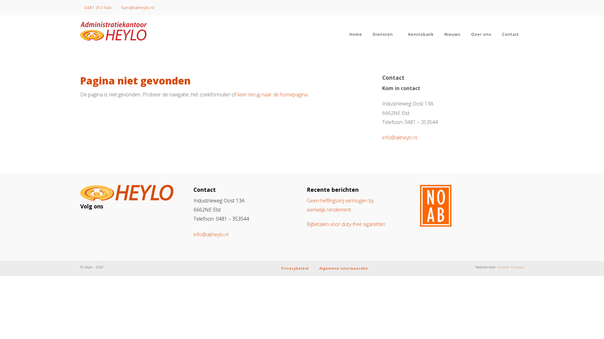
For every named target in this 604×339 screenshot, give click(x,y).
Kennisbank (421, 34)
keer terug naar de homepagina (273, 94)
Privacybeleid (295, 268)
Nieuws (453, 34)
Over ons (481, 34)
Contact (510, 34)
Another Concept (510, 267)
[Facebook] (100, 221)
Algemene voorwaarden (343, 268)
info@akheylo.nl (399, 137)
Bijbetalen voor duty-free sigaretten (346, 224)
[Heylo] (132, 31)
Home (356, 34)
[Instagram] (89, 221)
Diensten (383, 34)
